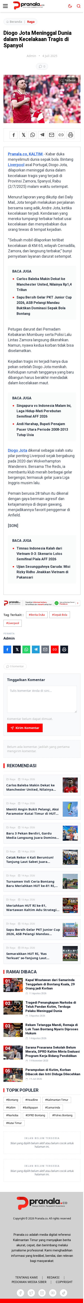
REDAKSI (53, 1277)
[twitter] (31, 1293)
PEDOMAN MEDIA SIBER (29, 1282)
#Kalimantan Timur (56, 1100)
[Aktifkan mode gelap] (70, 6)
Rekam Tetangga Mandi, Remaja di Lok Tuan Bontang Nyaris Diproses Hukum (51, 1029)
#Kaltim (11, 1107)
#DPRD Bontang (35, 1115)
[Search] (78, 6)
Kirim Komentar (27, 728)
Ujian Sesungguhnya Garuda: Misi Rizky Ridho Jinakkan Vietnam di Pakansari (43, 572)
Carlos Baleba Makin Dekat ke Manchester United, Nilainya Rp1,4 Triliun (44, 284)
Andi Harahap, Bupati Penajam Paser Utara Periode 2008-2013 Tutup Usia (42, 429)
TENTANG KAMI (26, 1277)
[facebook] (20, 1293)
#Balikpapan (30, 1107)
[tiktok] (63, 1293)
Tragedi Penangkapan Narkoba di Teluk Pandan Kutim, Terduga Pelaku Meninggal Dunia (50, 1007)
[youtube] (52, 1293)
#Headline (31, 1100)
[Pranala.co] (42, 1203)
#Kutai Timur (14, 1123)
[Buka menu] (5, 6)
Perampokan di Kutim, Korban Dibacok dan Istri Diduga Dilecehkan (52, 1072)
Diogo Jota (17, 450)
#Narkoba (12, 1115)
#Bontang (12, 1100)
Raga (30, 22)
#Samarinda (52, 1107)
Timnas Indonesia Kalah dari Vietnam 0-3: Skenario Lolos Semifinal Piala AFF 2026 (39, 553)
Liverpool (16, 164)
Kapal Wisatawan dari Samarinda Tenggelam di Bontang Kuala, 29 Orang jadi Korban (50, 984)
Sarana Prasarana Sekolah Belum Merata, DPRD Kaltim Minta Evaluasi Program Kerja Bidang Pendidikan (52, 1052)
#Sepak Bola (59, 615)
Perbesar (70, 80)
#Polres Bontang (62, 1115)
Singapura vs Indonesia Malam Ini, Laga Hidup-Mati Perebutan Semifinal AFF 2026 (44, 411)
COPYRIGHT (64, 1282)
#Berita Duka (37, 615)
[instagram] (42, 1293)
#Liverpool (12, 623)
